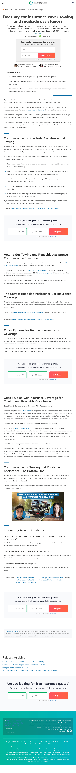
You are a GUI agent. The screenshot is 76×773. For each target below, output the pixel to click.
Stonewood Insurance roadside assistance (28, 312)
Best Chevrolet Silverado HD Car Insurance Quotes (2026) (23, 662)
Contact (13, 732)
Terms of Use (52, 59)
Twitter (71, 731)
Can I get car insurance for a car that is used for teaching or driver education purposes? (26, 580)
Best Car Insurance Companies (15, 10)
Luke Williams (29, 64)
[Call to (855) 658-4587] (73, 3)
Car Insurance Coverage (35, 10)
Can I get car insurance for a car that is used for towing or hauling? (51, 579)
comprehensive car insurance (36, 270)
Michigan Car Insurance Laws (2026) (15, 668)
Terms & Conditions (41, 743)
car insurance (26, 411)
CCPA (49, 743)
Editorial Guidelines (11, 631)
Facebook (68, 731)
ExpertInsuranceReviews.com (29, 742)
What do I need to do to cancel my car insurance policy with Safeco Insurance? (30, 670)
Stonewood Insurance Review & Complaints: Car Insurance (33, 319)
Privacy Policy (29, 743)
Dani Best (55, 64)
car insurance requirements (35, 110)
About (7, 732)
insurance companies (44, 273)
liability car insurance (22, 428)
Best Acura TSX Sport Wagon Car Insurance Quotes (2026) (23, 665)
